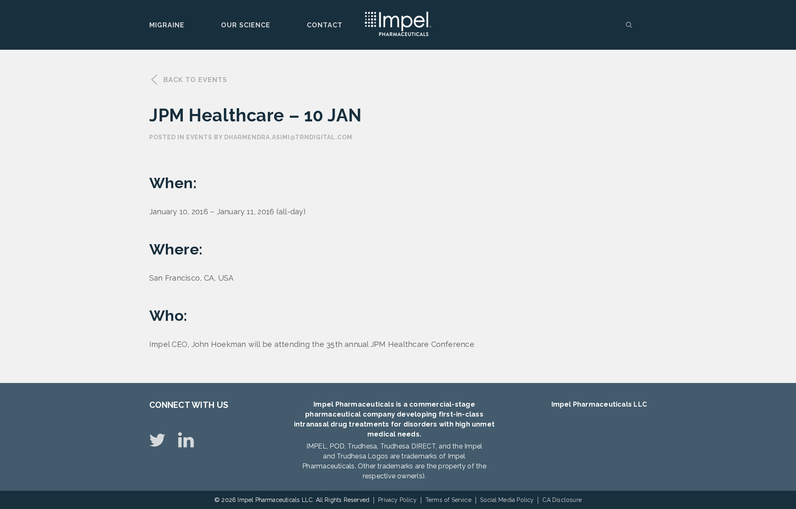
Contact (324, 25)
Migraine (166, 25)
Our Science (245, 25)
